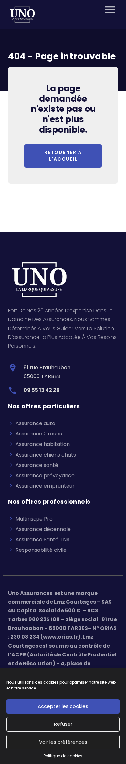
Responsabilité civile (41, 550)
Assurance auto (35, 423)
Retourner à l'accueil (63, 155)
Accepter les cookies (63, 706)
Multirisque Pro (34, 519)
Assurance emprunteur (45, 486)
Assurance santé (37, 465)
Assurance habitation (43, 444)
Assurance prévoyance (45, 475)
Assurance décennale (43, 529)
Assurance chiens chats (46, 454)
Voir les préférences (63, 741)
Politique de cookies (63, 755)
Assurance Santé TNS (42, 539)
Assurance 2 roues (39, 433)
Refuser (63, 724)
